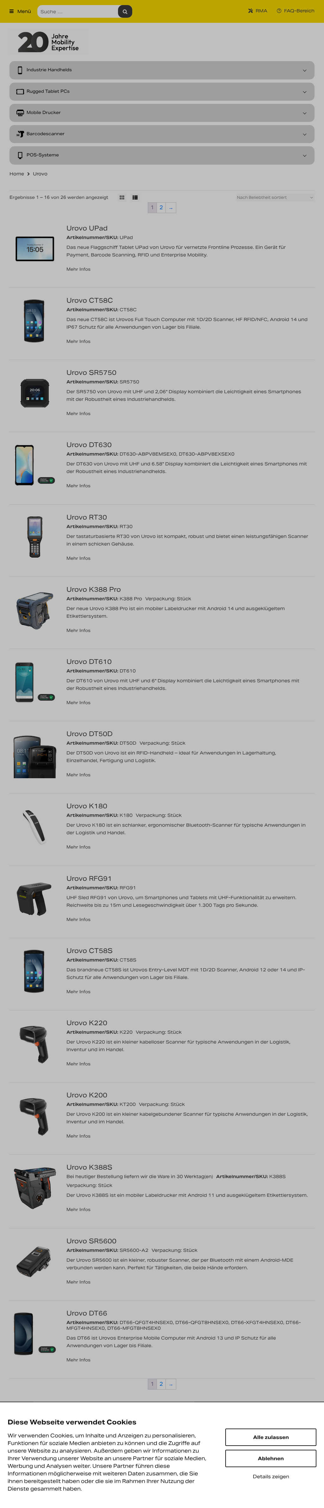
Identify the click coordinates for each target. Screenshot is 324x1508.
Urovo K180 (86, 806)
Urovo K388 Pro (93, 589)
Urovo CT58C (89, 300)
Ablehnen (271, 1458)
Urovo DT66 (86, 1313)
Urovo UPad (87, 228)
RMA (260, 11)
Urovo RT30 (86, 517)
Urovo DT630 (89, 445)
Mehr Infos (78, 269)
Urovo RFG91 (89, 878)
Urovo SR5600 (91, 1241)
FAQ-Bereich (299, 11)
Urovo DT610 (89, 662)
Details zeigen (271, 1476)
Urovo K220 (86, 1023)
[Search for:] (84, 11)
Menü (23, 11)
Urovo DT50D (89, 734)
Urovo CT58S (89, 951)
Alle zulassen (271, 1437)
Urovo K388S (89, 1167)
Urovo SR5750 (91, 372)
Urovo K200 (86, 1095)
